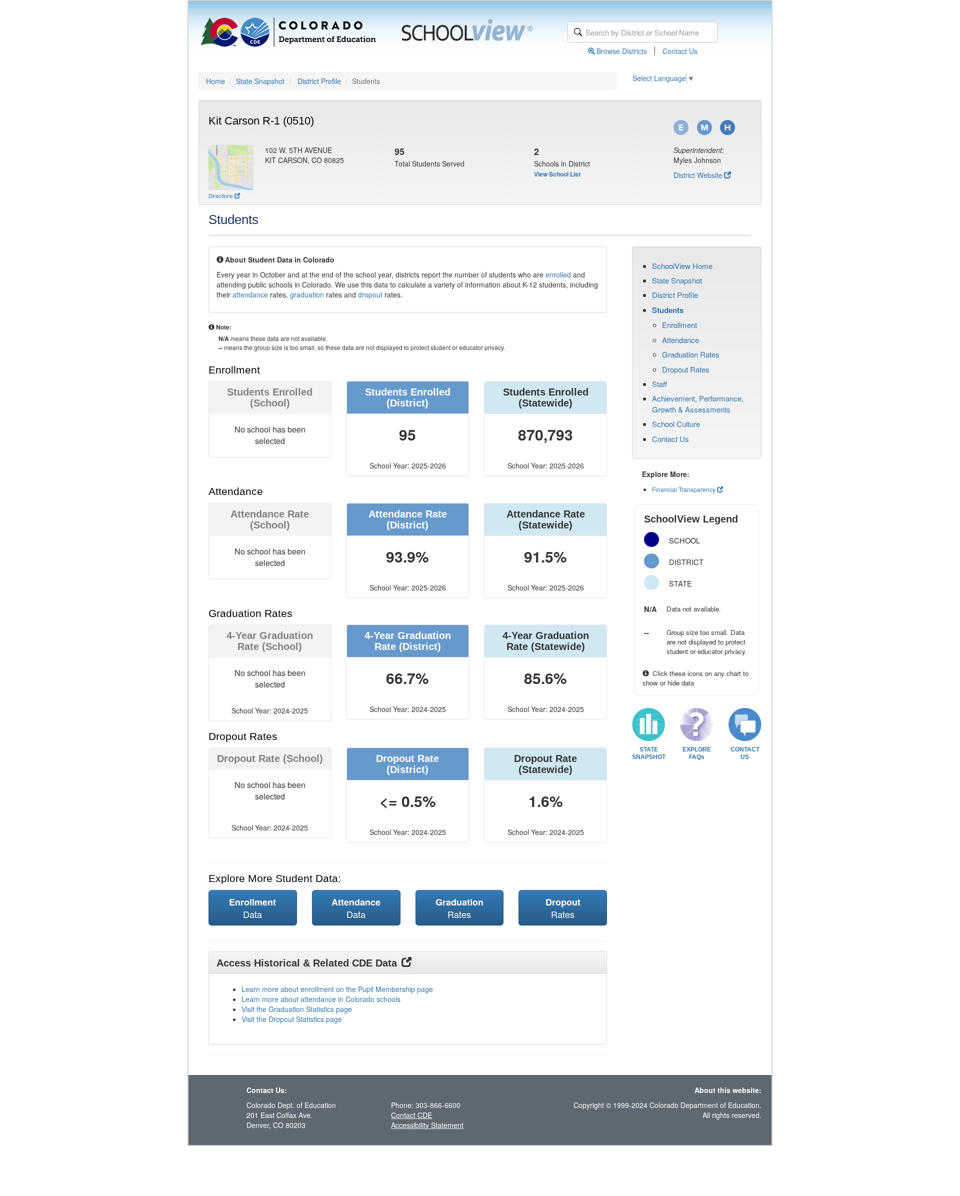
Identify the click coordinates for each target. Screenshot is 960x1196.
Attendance (680, 339)
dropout (370, 295)
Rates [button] (460, 908)
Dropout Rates (686, 369)
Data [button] (252, 908)
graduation (307, 295)
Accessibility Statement (427, 1125)
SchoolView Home (682, 265)
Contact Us (680, 51)
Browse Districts (621, 51)
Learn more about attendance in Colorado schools (321, 999)
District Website (698, 175)
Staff (659, 383)
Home (215, 81)
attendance (250, 295)
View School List (557, 174)
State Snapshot (260, 81)
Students (668, 310)
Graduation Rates (691, 354)
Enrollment (679, 325)
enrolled (558, 275)
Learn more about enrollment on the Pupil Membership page (337, 989)
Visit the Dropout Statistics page (292, 1019)
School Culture (676, 423)
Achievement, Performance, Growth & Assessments (698, 403)
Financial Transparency (684, 489)
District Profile (319, 81)
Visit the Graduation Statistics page (297, 1009)
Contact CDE (411, 1115)
